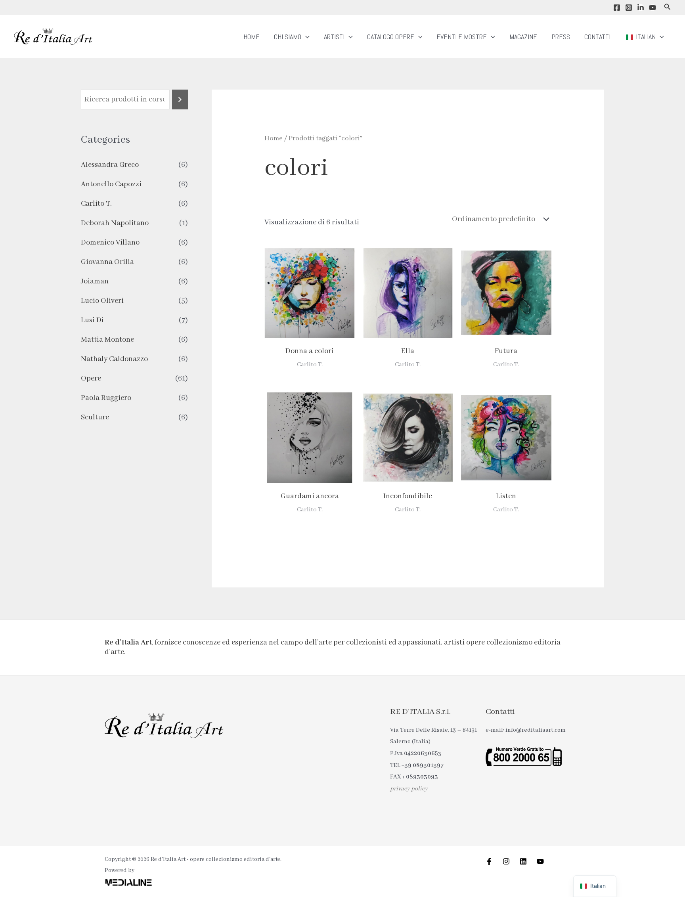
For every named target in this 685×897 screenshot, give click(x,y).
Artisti (334, 36)
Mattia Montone (107, 339)
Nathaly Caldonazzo (114, 359)
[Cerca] (180, 99)
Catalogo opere (390, 36)
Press (560, 36)
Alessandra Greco (110, 165)
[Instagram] (628, 7)
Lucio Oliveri (102, 301)
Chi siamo (287, 36)
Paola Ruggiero (106, 398)
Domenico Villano (110, 242)
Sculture (95, 417)
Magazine (523, 36)
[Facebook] (616, 7)
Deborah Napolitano (115, 223)
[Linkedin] (640, 7)
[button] (667, 7)
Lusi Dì (92, 320)
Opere (91, 378)
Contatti (597, 36)
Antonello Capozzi (111, 184)
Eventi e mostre (461, 36)
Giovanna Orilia (107, 262)
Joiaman (95, 281)
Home (251, 36)
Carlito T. (96, 203)
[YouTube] (652, 7)
